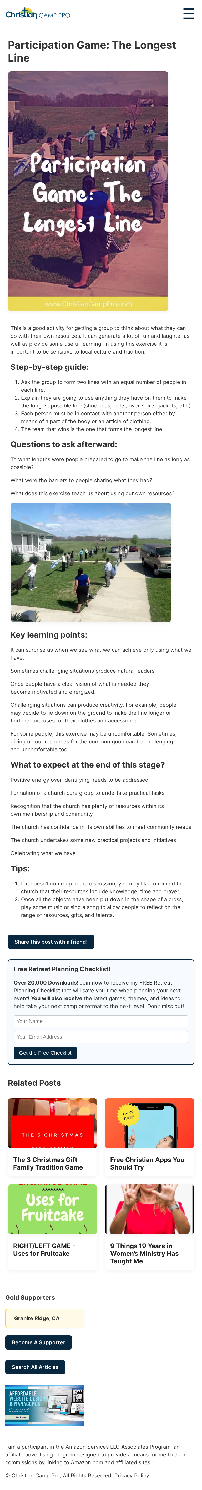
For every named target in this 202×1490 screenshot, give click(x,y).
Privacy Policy (131, 1475)
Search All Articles (35, 1367)
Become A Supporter (38, 1342)
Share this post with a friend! (51, 942)
